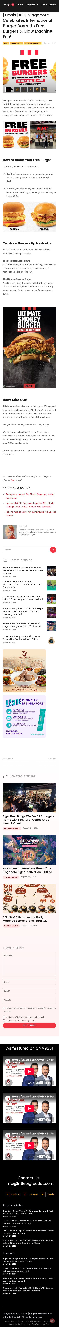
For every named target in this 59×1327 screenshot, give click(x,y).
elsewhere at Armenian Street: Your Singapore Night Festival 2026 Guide (22, 625)
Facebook (15, 1194)
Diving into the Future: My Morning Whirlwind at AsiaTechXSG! (45, 765)
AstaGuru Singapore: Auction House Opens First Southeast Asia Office (21, 638)
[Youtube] (43, 1194)
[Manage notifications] (52, 1320)
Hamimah (23, 526)
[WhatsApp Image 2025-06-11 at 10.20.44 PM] (29, 716)
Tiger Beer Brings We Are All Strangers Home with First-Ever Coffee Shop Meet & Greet (23, 570)
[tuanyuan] (29, 670)
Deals (6, 43)
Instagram (34, 1194)
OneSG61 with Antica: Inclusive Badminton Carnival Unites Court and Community (22, 584)
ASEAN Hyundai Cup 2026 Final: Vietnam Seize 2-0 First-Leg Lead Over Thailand (23, 598)
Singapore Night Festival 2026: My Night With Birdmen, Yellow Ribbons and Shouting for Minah (23, 611)
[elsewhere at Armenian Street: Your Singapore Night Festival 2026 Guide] (51, 626)
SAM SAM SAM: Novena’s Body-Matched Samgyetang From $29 (25, 919)
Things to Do (11, 877)
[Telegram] (37, 89)
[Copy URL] (30, 89)
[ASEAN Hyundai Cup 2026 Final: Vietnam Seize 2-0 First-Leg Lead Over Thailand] (51, 599)
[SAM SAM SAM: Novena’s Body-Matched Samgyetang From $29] (29, 898)
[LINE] (44, 89)
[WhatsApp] (17, 89)
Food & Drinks (16, 43)
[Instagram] (25, 1194)
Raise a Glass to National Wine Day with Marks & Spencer (15, 763)
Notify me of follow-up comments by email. (25, 1017)
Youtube (51, 1194)
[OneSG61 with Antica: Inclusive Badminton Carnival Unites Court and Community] (51, 585)
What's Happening (33, 43)
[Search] (53, 550)
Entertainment (12, 828)
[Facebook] (24, 89)
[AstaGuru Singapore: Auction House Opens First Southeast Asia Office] (51, 639)
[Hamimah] (10, 532)
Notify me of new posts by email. (20, 1020)
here (13, 480)
